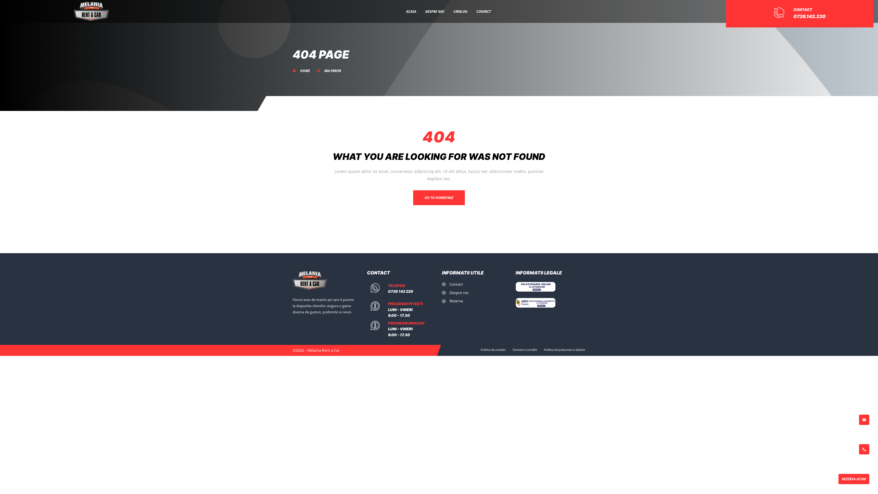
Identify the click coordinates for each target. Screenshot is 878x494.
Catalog (460, 11)
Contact (483, 11)
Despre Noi (434, 11)
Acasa (411, 11)
